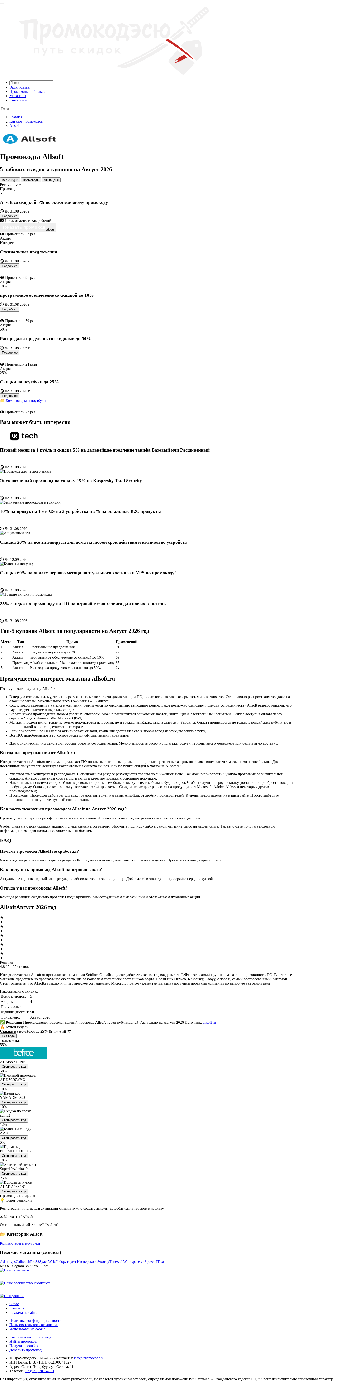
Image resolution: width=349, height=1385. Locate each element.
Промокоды (31, 180)
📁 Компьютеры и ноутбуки (23, 401)
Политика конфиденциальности (35, 1320)
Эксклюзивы (19, 87)
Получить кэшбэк (23, 1346)
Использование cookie (27, 1329)
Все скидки (10, 180)
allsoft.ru (209, 1022)
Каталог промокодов (26, 121)
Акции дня (51, 180)
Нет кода (8, 1036)
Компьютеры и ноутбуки (20, 1243)
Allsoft (14, 126)
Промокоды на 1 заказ (27, 92)
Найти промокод (23, 1341)
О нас (14, 1304)
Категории (18, 100)
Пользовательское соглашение (33, 1325)
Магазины (17, 96)
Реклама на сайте (23, 1312)
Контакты (17, 1308)
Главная (15, 117)
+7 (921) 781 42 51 (39, 1371)
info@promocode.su (89, 1358)
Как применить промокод (30, 1337)
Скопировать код (14, 1066)
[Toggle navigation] (2, 3)
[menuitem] (179, 87)
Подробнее (10, 216)
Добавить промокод (25, 1350)
